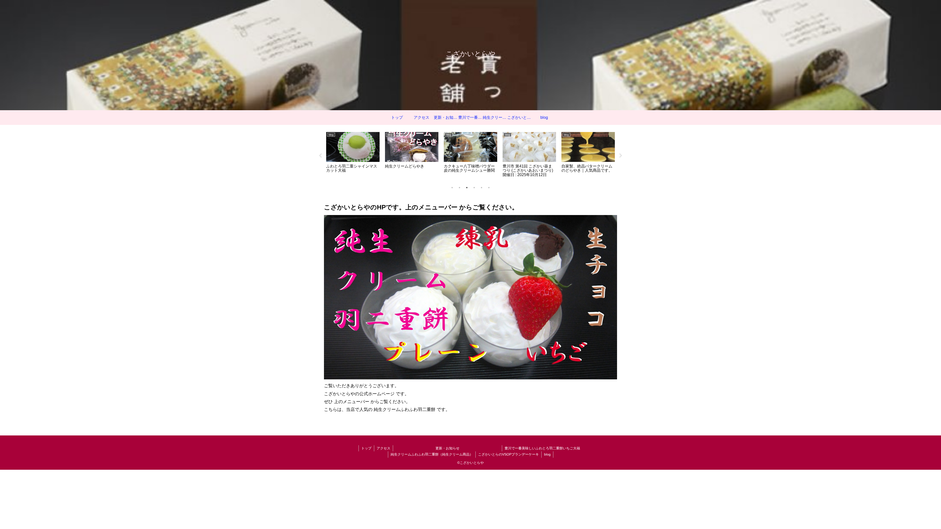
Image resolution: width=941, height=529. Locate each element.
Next (620, 155)
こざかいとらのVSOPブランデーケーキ (508, 454)
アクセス (383, 448)
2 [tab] (459, 187)
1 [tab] (452, 187)
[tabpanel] (353, 155)
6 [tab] (488, 187)
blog (547, 454)
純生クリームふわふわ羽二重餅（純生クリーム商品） (432, 454)
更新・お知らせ (468, 448)
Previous (320, 155)
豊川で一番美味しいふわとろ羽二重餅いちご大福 (542, 448)
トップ (366, 448)
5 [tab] (481, 187)
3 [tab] (466, 187)
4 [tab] (474, 187)
